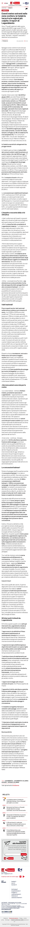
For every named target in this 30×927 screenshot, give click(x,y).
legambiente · (9, 780)
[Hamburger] (2, 3)
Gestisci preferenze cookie (17, 919)
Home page (4, 7)
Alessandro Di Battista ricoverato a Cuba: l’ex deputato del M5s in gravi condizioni (16, 816)
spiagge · (4, 782)
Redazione (6, 918)
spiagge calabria (13, 782)
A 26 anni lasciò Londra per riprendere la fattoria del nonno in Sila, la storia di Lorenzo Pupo (16, 824)
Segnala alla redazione (13, 918)
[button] (26, 9)
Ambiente (10, 7)
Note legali (7, 919)
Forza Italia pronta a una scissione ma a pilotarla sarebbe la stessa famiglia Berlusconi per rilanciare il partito (16, 832)
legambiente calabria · (21, 780)
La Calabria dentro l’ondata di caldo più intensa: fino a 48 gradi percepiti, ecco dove (16, 801)
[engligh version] (5, 3)
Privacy (20, 918)
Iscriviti (23, 854)
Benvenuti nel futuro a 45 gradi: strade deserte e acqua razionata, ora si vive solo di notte (16, 808)
